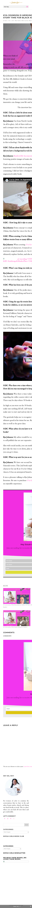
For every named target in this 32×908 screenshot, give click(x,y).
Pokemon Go (20, 64)
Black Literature (25, 20)
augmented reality (25, 56)
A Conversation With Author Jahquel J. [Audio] (15, 627)
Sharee (6, 20)
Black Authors (18, 20)
